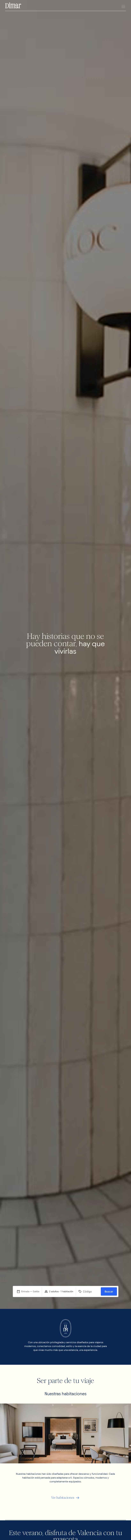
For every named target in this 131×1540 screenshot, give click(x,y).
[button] (123, 6)
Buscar (109, 1291)
